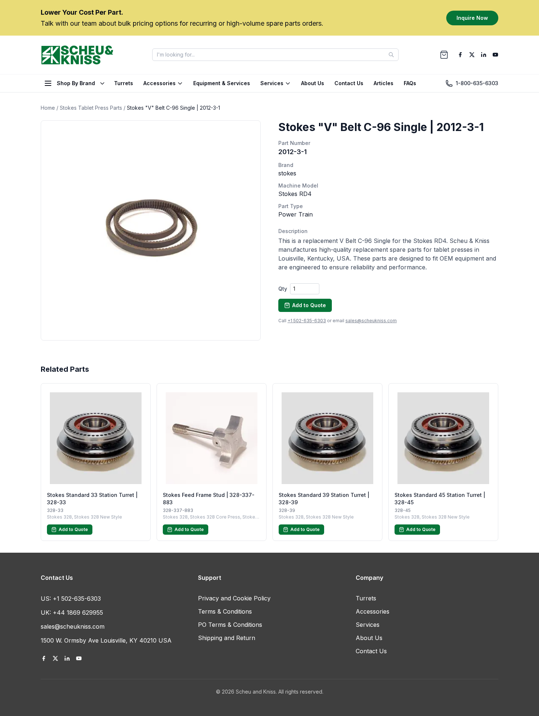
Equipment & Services (221, 83)
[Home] (77, 55)
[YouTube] (495, 55)
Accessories (159, 83)
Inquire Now (472, 17)
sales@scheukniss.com (371, 320)
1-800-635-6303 (477, 83)
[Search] (391, 54)
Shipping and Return (226, 638)
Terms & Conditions (225, 611)
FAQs (410, 83)
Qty (282, 289)
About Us (312, 83)
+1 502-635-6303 (306, 320)
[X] (472, 55)
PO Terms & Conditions (230, 624)
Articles (383, 83)
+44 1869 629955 (78, 612)
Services (271, 83)
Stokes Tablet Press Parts (91, 108)
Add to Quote (309, 305)
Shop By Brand (76, 83)
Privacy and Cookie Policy (234, 598)
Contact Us (348, 83)
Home (48, 108)
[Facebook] (460, 55)
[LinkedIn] (484, 55)
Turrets (123, 83)
